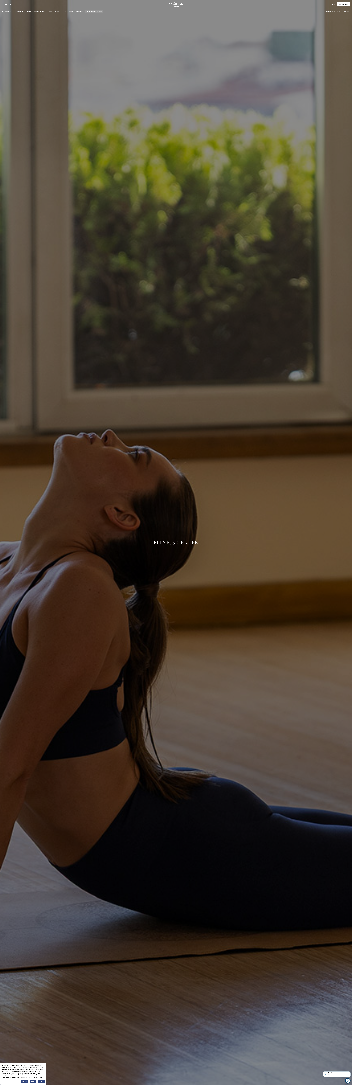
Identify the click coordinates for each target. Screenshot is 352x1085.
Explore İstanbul (55, 11)
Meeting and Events (40, 11)
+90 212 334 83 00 (344, 11)
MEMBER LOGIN (330, 11)
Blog (64, 11)
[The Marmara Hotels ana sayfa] (176, 4)
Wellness (29, 11)
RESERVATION (343, 4)
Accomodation (7, 11)
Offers (70, 11)
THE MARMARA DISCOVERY (94, 11)
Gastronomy (19, 11)
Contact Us (79, 11)
